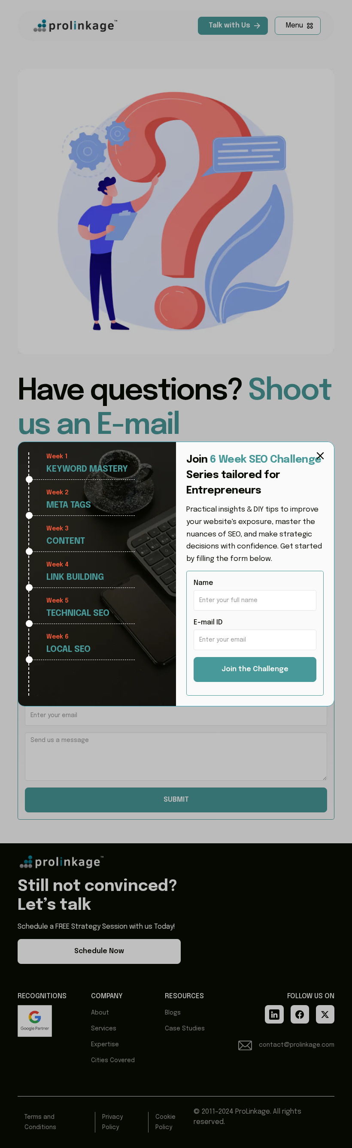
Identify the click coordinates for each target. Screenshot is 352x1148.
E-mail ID (208, 622)
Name (203, 583)
